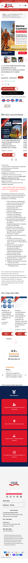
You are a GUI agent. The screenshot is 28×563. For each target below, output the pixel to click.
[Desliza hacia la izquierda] (2, 60)
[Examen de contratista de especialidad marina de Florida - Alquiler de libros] (7, 303)
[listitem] (14, 407)
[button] (2, 5)
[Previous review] (2, 375)
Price (2, 75)
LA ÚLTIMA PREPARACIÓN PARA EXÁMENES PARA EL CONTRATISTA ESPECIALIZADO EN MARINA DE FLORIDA (11, 144)
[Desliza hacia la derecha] (25, 60)
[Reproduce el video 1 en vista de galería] (14, 59)
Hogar (4, 14)
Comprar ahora (12, 93)
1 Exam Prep (8, 557)
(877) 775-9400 (15, 10)
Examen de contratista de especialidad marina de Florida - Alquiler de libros (8, 315)
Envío (2, 81)
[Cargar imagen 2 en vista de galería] (21, 59)
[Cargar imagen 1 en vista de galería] (7, 60)
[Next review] (25, 375)
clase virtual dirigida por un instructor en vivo (13, 177)
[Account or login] (23, 5)
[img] (14, 354)
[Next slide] (15, 342)
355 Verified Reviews (14, 356)
